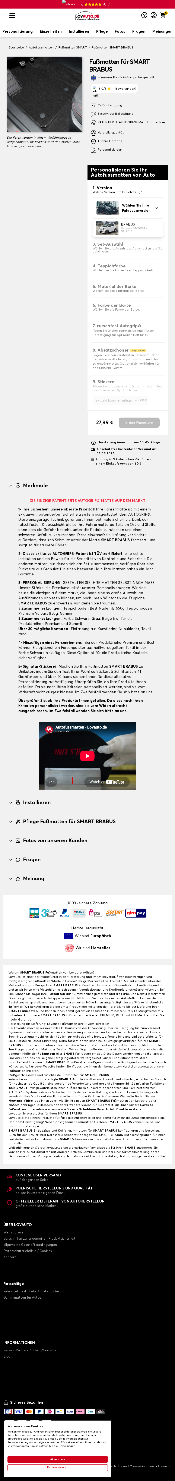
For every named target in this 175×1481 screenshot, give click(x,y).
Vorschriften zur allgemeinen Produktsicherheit (39, 1238)
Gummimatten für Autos (22, 1297)
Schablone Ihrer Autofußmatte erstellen (111, 1109)
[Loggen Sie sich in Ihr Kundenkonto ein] (154, 15)
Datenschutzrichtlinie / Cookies (27, 1251)
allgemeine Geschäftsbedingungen (30, 1244)
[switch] (17, 32)
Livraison (164, 1466)
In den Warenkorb (139, 422)
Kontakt (9, 1257)
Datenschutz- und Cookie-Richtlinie (128, 1466)
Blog (6, 1356)
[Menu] (40, 15)
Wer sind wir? (13, 1232)
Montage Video (21, 1100)
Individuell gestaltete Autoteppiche (31, 1291)
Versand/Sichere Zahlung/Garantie (30, 1350)
